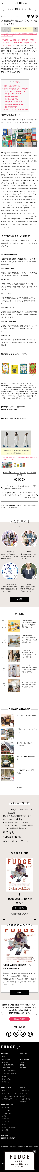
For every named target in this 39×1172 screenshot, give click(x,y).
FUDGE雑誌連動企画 (9, 813)
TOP (2, 505)
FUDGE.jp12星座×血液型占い (14, 828)
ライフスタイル (7, 1110)
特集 (3, 1056)
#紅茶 (19, 475)
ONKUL (5, 819)
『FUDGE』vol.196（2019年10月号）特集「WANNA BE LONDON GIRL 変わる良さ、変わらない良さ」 (18, 43)
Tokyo (13, 809)
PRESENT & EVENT (8, 1138)
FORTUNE (4, 1136)
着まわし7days (6, 1079)
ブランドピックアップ (9, 1071)
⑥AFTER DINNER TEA (14, 104)
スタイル (6, 825)
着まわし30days (27, 826)
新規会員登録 (19, 1018)
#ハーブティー (14, 472)
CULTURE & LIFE (10, 505)
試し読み (19, 908)
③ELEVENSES (11, 96)
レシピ (22, 1096)
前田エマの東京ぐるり (9, 1127)
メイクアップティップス (10, 1099)
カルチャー (5, 1108)
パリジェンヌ (26, 809)
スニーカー (5, 810)
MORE (19, 992)
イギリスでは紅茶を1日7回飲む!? (15, 89)
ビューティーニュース (9, 1093)
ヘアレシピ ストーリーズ (10, 1096)
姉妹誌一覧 (13, 1146)
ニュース (5, 1062)
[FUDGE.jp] (20, 3)
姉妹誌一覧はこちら (19, 913)
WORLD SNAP (24, 1059)
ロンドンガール (10, 841)
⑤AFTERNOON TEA (13, 102)
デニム (17, 823)
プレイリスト (6, 1122)
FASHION (4, 1053)
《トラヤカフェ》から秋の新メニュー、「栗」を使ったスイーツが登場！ (20, 487)
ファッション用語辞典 (9, 1073)
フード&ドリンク (21, 505)
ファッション (24, 1090)
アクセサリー (6, 1082)
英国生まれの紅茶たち (11, 86)
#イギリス (6, 472)
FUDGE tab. (24, 1053)
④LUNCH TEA (11, 99)
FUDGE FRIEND (12, 837)
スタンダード (6, 1076)
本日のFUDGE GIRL (8, 823)
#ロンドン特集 (31, 472)
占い (11, 819)
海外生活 (23, 1102)
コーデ (25, 841)
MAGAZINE (4, 1146)
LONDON (23, 1068)
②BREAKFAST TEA (13, 94)
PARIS (22, 1065)
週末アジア (5, 1119)
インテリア (16, 825)
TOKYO (22, 1062)
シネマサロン (6, 1124)
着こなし (9, 832)
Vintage (20, 819)
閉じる (17, 82)
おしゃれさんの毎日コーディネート (18, 815)
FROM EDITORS (23, 1146)
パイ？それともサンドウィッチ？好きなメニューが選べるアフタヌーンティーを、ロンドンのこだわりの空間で (18, 495)
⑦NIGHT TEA (11, 107)
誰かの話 (5, 1130)
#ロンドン (23, 472)
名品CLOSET (6, 1059)
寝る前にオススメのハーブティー (15, 109)
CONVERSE (25, 823)
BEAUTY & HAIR (6, 1087)
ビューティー (24, 1093)
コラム (4, 1116)
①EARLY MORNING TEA (15, 91)
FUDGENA (20, 813)
